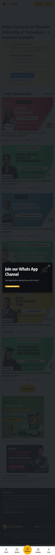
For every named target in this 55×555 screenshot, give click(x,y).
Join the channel (12, 286)
